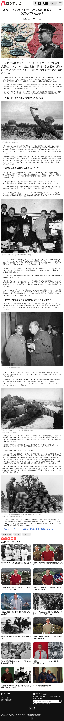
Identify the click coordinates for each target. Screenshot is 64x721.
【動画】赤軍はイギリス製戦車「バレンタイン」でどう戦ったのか (16, 588)
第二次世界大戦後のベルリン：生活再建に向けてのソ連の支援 (16, 662)
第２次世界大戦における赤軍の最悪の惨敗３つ (16, 637)
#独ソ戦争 (17, 534)
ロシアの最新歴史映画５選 (42, 686)
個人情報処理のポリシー (7, 699)
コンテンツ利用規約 (6, 700)
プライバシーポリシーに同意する (42, 703)
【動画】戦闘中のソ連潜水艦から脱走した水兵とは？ (16, 613)
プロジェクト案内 (5, 697)
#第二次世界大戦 (6, 534)
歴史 (40, 19)
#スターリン (26, 534)
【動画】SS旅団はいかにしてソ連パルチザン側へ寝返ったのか (47, 637)
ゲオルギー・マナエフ (29, 18)
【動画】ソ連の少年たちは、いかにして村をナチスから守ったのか (16, 687)
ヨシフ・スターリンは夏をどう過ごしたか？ (16, 563)
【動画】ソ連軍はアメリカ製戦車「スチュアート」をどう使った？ (48, 588)
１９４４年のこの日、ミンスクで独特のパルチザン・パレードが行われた (48, 613)
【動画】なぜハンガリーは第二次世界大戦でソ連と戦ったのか (48, 662)
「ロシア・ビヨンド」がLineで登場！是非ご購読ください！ (29, 529)
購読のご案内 (40, 694)
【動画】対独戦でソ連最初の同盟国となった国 (48, 564)
